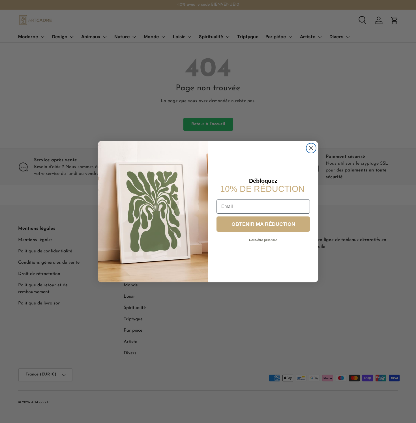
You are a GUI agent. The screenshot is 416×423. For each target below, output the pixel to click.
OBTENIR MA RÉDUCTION (263, 224)
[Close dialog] (311, 148)
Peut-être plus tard (263, 240)
